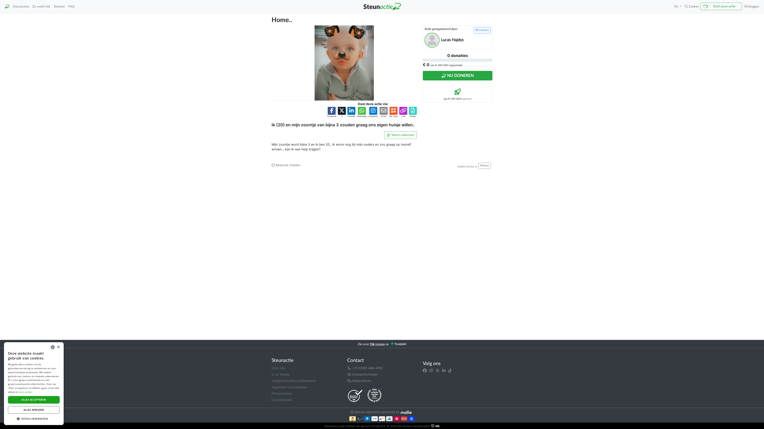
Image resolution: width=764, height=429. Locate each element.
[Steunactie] (7, 7)
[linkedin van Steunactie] (444, 370)
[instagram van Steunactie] (431, 370)
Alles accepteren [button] (33, 399)
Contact (483, 30)
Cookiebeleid (281, 400)
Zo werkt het (41, 6)
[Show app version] (761, 426)
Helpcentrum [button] (361, 381)
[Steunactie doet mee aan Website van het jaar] (374, 396)
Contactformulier (364, 374)
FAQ (71, 6)
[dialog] (34, 383)
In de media (280, 374)
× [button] (58, 347)
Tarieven (59, 6)
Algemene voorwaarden (289, 387)
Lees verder (25, 392)
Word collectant (402, 135)
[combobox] (53, 347)
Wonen (484, 165)
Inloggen (753, 6)
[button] (692, 7)
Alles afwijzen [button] (33, 410)
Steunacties (21, 6)
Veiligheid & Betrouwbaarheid (294, 381)
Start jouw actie (724, 6)
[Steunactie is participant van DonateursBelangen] (355, 396)
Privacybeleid (282, 393)
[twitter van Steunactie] (437, 370)
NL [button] (676, 6)
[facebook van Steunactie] (425, 370)
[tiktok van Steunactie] (450, 370)
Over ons (278, 368)
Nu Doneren (460, 76)
